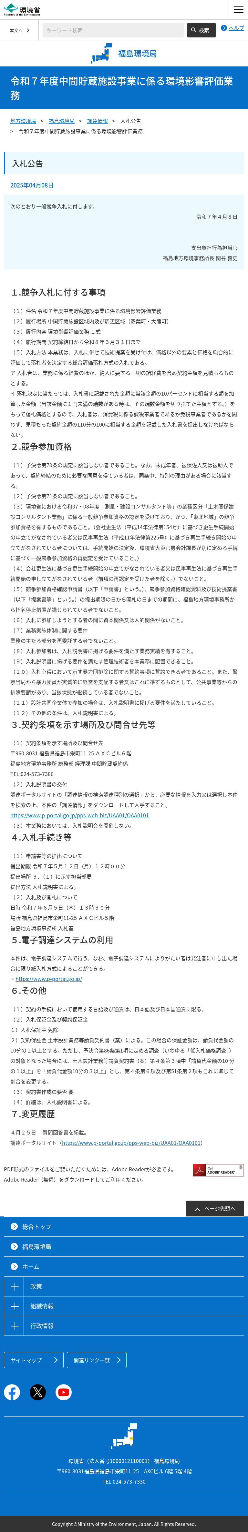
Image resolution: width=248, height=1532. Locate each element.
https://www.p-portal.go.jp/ (49, 979)
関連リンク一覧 (92, 1360)
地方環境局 (23, 121)
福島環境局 (62, 121)
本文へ (16, 30)
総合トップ (36, 1226)
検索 (204, 30)
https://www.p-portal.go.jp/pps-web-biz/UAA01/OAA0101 (79, 815)
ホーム (30, 1266)
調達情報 (97, 121)
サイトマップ (26, 1360)
